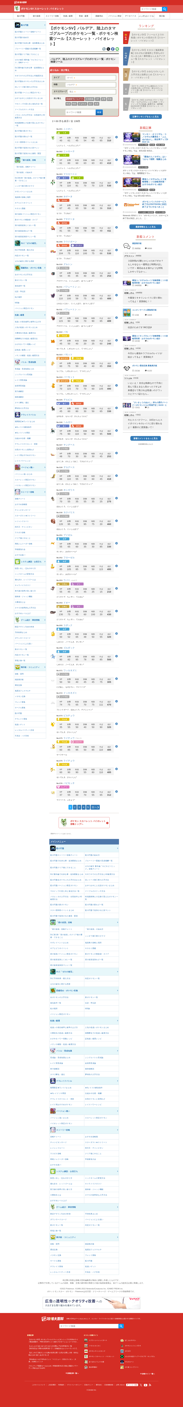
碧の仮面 (36, 16)
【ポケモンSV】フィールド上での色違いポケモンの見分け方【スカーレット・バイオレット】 (148, 37)
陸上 (71, 92)
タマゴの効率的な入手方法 (25, 608)
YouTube (145, 1385)
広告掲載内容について (145, 444)
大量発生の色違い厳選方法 (25, 333)
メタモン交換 (20, 696)
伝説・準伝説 (20, 291)
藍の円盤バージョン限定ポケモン (28, 93)
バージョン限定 (115, 16)
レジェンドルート (22, 521)
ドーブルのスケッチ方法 (24, 109)
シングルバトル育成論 (23, 374)
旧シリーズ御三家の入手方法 (26, 87)
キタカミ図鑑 (20, 208)
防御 (110, 99)
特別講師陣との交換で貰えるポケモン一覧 (29, 124)
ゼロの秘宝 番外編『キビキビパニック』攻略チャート (29, 61)
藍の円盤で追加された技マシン (27, 148)
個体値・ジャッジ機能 (23, 597)
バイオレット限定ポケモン (25, 485)
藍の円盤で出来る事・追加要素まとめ (29, 43)
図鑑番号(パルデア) (75, 99)
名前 (96, 104)
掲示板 (162, 16)
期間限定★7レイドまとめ (25, 421)
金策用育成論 (20, 386)
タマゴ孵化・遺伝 (22, 403)
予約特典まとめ (21, 632)
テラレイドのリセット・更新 (26, 444)
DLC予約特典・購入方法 (24, 250)
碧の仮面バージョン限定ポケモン (28, 214)
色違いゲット (20, 725)
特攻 (68, 104)
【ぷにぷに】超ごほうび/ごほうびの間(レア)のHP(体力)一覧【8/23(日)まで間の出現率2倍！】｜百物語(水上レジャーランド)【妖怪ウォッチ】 (53, 1348)
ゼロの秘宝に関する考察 (24, 261)
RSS (150, 1385)
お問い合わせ (120, 1385)
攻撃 (104, 99)
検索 (164, 9)
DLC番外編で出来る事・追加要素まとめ (29, 69)
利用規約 (61, 1385)
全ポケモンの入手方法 (23, 275)
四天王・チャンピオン (23, 527)
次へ (94, 807)
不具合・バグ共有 (22, 736)
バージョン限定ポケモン (24, 308)
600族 (17, 303)
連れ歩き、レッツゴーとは (25, 580)
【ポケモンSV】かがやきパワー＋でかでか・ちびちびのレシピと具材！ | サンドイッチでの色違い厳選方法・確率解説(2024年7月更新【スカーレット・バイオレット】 (147, 104)
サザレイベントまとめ (23, 192)
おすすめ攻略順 (21, 504)
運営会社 (99, 1385)
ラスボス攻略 (20, 532)
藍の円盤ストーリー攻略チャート (28, 32)
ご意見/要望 (52, 1385)
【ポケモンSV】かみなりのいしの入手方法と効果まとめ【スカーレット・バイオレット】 (148, 74)
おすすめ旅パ (20, 555)
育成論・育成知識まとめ (24, 369)
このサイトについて (38, 1385)
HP (97, 99)
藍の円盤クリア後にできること (27, 54)
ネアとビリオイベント (23, 203)
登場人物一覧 (20, 661)
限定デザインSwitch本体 (24, 627)
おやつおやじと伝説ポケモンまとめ (29, 98)
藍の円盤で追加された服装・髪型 (28, 153)
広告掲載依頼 (108, 1385)
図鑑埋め (99, 16)
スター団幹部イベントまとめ (26, 142)
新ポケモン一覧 (21, 280)
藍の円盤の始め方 (22, 37)
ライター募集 (133, 1385)
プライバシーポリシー (74, 1385)
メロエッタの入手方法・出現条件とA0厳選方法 (30, 116)
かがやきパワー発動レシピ (25, 344)
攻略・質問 (19, 674)
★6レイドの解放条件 (23, 427)
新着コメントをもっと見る (146, 438)
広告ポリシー (88, 1385)
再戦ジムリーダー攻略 (23, 544)
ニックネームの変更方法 (24, 574)
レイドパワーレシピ (23, 461)
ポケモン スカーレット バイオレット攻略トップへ (88, 822)
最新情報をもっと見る (146, 227)
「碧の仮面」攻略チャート (25, 167)
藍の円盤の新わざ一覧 (23, 137)
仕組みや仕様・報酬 (23, 438)
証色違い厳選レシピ (23, 350)
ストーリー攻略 (52, 16)
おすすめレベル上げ (23, 613)
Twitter (140, 1385)
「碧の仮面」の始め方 (23, 172)
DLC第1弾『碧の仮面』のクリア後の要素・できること (30, 179)
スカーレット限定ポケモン (25, 480)
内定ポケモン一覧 (22, 256)
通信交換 (18, 685)
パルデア (71, 85)
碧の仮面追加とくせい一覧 (25, 225)
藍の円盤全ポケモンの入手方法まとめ (29, 81)
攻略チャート (20, 499)
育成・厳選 (83, 16)
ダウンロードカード (23, 638)
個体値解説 (19, 397)
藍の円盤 (21, 16)
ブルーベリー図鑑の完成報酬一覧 (28, 49)
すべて (70, 78)
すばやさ (82, 104)
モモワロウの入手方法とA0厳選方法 (29, 76)
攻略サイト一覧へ (148, 1374)
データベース (130, 16)
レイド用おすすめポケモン (25, 455)
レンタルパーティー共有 (24, 730)
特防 (74, 104)
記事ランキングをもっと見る (146, 116)
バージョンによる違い (23, 644)
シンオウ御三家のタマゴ (24, 186)
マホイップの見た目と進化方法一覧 (29, 104)
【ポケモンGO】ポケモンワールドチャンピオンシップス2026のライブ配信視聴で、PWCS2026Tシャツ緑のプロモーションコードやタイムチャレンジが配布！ (53, 1342)
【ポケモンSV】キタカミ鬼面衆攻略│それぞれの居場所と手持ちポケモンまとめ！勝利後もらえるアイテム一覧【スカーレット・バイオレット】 (148, 56)
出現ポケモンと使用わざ (24, 450)
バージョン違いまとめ (23, 474)
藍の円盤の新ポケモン (23, 131)
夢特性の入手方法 (22, 408)
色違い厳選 (68, 16)
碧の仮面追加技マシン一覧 (25, 237)
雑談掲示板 (19, 680)
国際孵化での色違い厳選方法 (26, 339)
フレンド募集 (20, 702)
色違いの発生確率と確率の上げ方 (28, 322)
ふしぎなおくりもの (146, 16)
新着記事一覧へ (73, 1373)
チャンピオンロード (23, 510)
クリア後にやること (23, 538)
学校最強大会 (20, 549)
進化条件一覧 (20, 286)
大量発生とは (20, 602)
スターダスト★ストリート (25, 516)
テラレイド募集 (21, 719)
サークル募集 (20, 708)
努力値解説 (19, 391)
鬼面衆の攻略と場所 (23, 197)
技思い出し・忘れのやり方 (25, 568)
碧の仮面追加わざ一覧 (23, 231)
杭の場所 (18, 297)
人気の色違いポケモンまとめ (26, 327)
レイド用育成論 (21, 380)
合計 (90, 104)
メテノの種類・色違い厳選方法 (27, 355)
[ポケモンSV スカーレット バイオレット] (20, 3)
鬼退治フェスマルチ (23, 691)
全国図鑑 (90, 99)
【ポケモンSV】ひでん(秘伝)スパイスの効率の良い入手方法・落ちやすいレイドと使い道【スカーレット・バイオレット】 (147, 89)
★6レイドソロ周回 (22, 433)
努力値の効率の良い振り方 (25, 591)
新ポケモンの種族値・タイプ (26, 220)
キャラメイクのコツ (23, 585)
